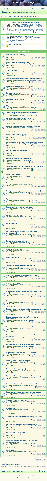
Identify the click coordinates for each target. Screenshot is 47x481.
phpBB (20, 475)
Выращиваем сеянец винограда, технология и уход (24, 142)
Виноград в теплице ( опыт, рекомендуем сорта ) (23, 191)
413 (44, 312)
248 (39, 304)
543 (44, 194)
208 (44, 286)
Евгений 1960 (23, 338)
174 (36, 322)
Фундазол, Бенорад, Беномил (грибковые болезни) (24, 384)
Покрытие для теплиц (14, 215)
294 (36, 186)
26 (44, 236)
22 (42, 210)
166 (39, 244)
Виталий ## (22, 200)
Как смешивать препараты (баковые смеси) (21, 424)
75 (40, 296)
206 (39, 286)
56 (40, 121)
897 (36, 57)
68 (44, 96)
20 (38, 210)
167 (42, 244)
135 (39, 65)
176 (42, 322)
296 (42, 186)
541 (39, 194)
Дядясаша (22, 451)
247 (36, 304)
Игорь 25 (21, 250)
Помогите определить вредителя (18, 62)
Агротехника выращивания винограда (20, 16)
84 (40, 145)
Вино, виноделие (15, 44)
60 (42, 419)
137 (44, 65)
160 (42, 411)
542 (42, 194)
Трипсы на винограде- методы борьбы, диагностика (24, 416)
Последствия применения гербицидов (19, 207)
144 (44, 90)
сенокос (21, 119)
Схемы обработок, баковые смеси (35, 39)
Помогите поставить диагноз (16, 40)
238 (42, 129)
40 (42, 218)
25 (42, 236)
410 (36, 312)
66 (40, 96)
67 (42, 96)
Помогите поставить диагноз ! (16, 134)
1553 (38, 137)
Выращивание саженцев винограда (30, 24)
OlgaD (21, 310)
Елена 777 (22, 216)
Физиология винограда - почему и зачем (32, 29)
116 (44, 348)
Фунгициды (28, 37)
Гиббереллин (11, 408)
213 (44, 270)
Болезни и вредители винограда (21, 36)
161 (44, 411)
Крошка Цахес (23, 417)
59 (40, 419)
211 (39, 270)
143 (42, 90)
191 (42, 82)
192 (44, 82)
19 (40, 445)
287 (36, 340)
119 (36, 226)
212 (42, 270)
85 (42, 145)
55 (38, 121)
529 (36, 162)
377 (44, 252)
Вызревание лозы (12, 301)
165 (36, 244)
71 (38, 102)
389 (39, 74)
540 (36, 194)
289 (42, 340)
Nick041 (21, 284)
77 (44, 296)
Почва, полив (36, 26)
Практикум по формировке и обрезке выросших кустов (26, 309)
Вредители (37, 37)
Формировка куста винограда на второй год (21, 353)
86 (44, 145)
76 (42, 296)
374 (36, 252)
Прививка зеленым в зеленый (17, 241)
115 (42, 348)
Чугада (21, 409)
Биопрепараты (27, 30)
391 (44, 74)
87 (42, 260)
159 (39, 411)
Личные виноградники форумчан (30, 32)
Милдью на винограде (14, 249)
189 (36, 82)
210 (36, 270)
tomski (21, 320)
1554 (41, 137)
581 (39, 202)
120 (39, 226)
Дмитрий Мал (23, 72)
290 (44, 340)
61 (44, 419)
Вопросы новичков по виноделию (18, 158)
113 (36, 348)
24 (40, 236)
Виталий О (22, 328)
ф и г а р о (22, 224)
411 (39, 312)
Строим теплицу (12, 183)
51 (38, 427)
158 (36, 411)
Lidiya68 (21, 135)
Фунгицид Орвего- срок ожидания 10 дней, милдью (24, 376)
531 (42, 162)
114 (39, 348)
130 (36, 154)
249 (42, 304)
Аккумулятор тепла (13, 175)
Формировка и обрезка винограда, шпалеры (18, 26)
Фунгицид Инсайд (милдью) (16, 369)
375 (39, 252)
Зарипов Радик (23, 276)
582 (42, 202)
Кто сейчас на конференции (10, 464)
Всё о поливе (11, 450)
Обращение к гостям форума (16, 106)
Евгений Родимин (24, 80)
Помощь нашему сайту (14, 93)
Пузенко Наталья (24, 88)
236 (36, 129)
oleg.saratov (22, 377)
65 (38, 96)
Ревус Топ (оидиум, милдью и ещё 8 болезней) (22, 327)
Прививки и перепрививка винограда (19, 199)
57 (42, 121)
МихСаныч (22, 115)
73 (42, 102)
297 (44, 186)
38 (38, 218)
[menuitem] (6, 9)
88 (44, 260)
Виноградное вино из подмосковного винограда (23, 344)
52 (40, 427)
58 (44, 121)
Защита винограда (12, 70)
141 (36, 90)
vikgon (21, 127)
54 (38, 170)
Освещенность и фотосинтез (16, 400)
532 (44, 162)
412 (42, 312)
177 (44, 322)
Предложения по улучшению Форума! (19, 87)
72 (40, 102)
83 (38, 145)
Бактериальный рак (13, 257)
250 (44, 304)
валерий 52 (22, 294)
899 (42, 57)
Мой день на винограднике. (16, 54)
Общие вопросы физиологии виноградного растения (25, 78)
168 (44, 244)
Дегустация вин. (12, 223)
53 (42, 427)
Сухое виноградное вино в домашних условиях (23, 126)
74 (44, 102)
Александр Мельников (26, 101)
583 (44, 202)
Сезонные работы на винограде (33, 25)
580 (36, 202)
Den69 (21, 346)
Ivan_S (21, 55)
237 (39, 129)
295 (39, 186)
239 (44, 129)
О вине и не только (13, 283)
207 (42, 286)
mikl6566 (21, 362)
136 (42, 65)
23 (44, 210)
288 (39, 340)
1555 (44, 137)
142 (39, 90)
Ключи (21, 64)
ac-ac (20, 208)
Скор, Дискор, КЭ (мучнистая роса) (18, 361)
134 (36, 65)
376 (42, 252)
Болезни (21, 37)
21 (40, 210)
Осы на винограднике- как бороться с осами (22, 275)
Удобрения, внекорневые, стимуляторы (17, 28)
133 (44, 154)
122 (44, 226)
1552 (34, 137)
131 (39, 154)
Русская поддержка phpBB (23, 477)
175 (39, 322)
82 (40, 453)
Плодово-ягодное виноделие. (16, 150)
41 (44, 218)
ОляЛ (20, 168)
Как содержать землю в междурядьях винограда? (24, 392)
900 (44, 57)
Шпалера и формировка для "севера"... (20, 118)
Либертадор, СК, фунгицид (15, 432)
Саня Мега (22, 234)
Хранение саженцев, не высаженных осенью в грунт (24, 166)
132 (42, 154)
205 (36, 286)
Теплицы (16, 29)
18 (38, 445)
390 (42, 74)
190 (39, 82)
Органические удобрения (15, 99)
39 (40, 218)
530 (39, 162)
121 (42, 226)
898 (39, 57)
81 (38, 453)
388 (36, 74)
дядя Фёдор (22, 184)
